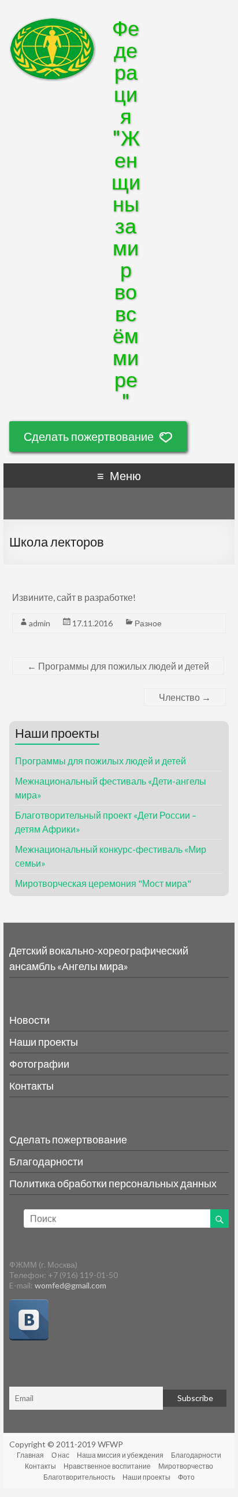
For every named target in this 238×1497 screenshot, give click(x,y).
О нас (60, 1455)
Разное (148, 623)
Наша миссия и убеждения (120, 1455)
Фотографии (39, 1063)
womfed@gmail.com (70, 1285)
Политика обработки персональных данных (113, 1183)
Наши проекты (43, 1041)
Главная (30, 1455)
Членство (185, 697)
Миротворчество (185, 1466)
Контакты (31, 1085)
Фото (186, 1477)
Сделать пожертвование (89, 436)
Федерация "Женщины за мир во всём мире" (125, 214)
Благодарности (46, 1161)
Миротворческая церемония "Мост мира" (103, 883)
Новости (29, 1019)
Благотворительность (79, 1477)
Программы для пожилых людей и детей (118, 665)
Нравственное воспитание (107, 1466)
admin (39, 623)
